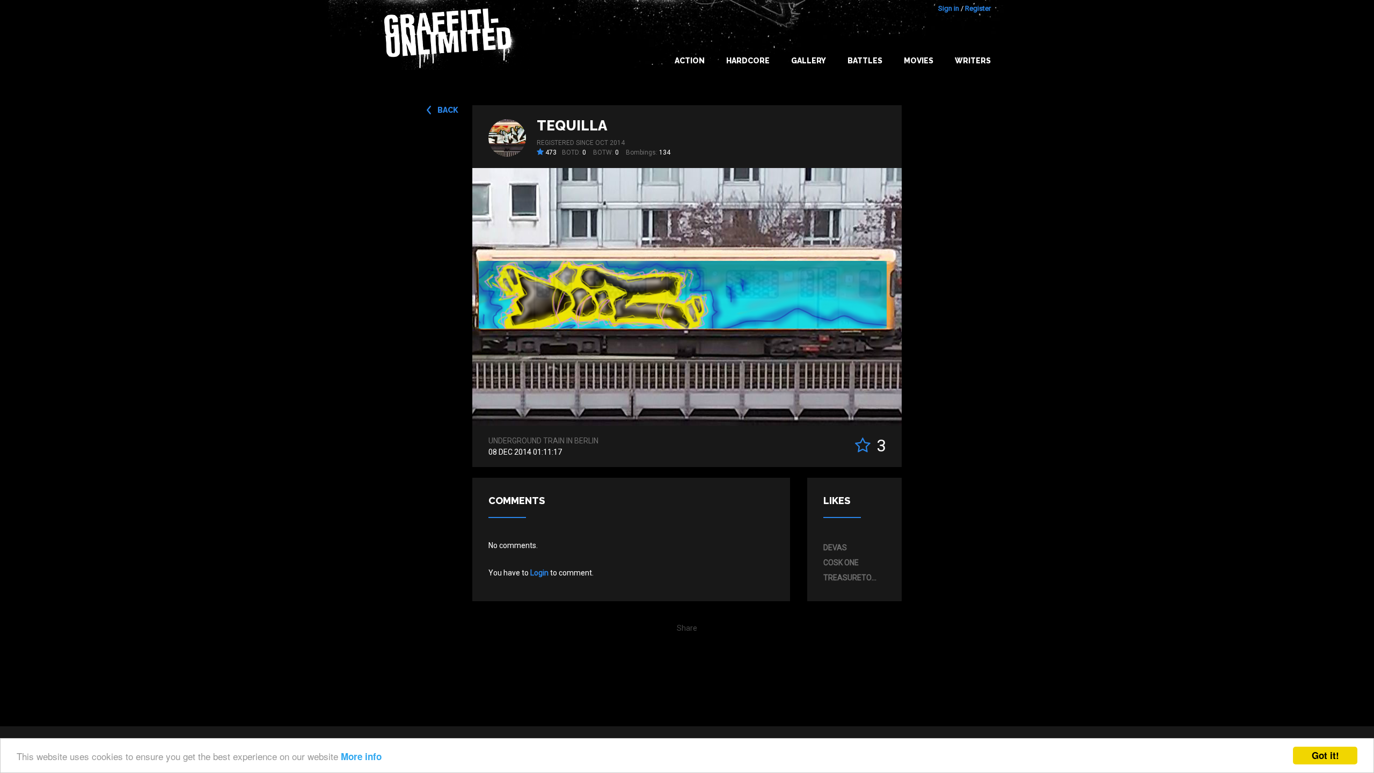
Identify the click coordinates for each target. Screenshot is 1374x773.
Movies (918, 60)
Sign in (948, 8)
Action (690, 60)
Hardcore (748, 60)
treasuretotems (851, 577)
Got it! (1325, 755)
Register (978, 8)
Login (539, 572)
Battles (864, 60)
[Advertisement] (1331, 560)
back (447, 110)
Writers (973, 60)
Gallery (808, 60)
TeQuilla (572, 126)
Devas (835, 547)
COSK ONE (841, 562)
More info (361, 756)
